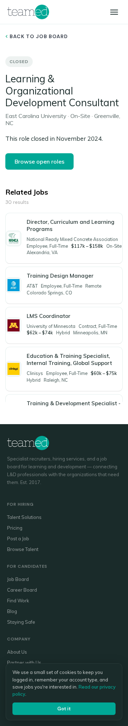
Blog (12, 611)
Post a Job (18, 538)
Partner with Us (24, 662)
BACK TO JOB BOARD (38, 36)
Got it (64, 709)
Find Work (18, 600)
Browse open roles (39, 161)
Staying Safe (21, 622)
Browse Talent (22, 549)
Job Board (18, 579)
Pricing (14, 528)
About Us (17, 652)
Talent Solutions (24, 517)
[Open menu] (114, 12)
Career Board (22, 590)
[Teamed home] (28, 12)
